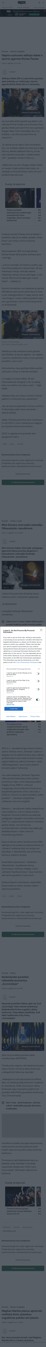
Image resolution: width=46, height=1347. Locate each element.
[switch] (37, 674)
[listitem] (23, 669)
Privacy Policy (35, 716)
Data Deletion (11, 716)
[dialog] (23, 673)
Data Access (23, 716)
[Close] (42, 631)
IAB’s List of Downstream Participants (25, 662)
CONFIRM (14, 709)
